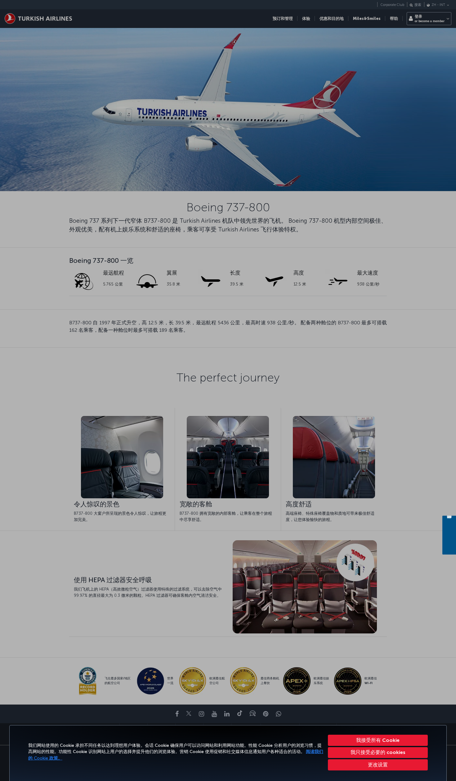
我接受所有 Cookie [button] (378, 740)
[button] (378, 764)
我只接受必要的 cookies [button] (378, 752)
